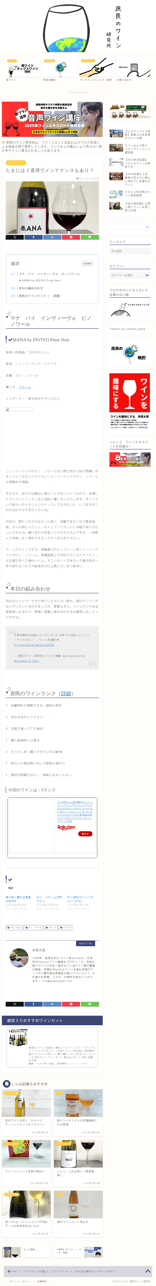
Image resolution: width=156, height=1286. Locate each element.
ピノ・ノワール (34, 927)
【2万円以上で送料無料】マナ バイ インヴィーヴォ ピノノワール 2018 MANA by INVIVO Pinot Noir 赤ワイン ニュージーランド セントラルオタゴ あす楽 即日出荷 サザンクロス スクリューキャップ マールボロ (75, 811)
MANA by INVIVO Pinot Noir (41, 280)
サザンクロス (15, 927)
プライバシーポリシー (20, 1281)
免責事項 (42, 1281)
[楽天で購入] (75, 828)
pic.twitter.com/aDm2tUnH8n (34, 645)
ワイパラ (66, 927)
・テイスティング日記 (33, 1271)
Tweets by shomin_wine (127, 329)
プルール (24, 387)
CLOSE (87, 263)
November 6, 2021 (27, 661)
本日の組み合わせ (31, 288)
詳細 (56, 296)
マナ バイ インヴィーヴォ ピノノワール (49, 274)
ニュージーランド (16, 162)
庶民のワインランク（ (34, 296)
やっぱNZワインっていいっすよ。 (80, 899)
